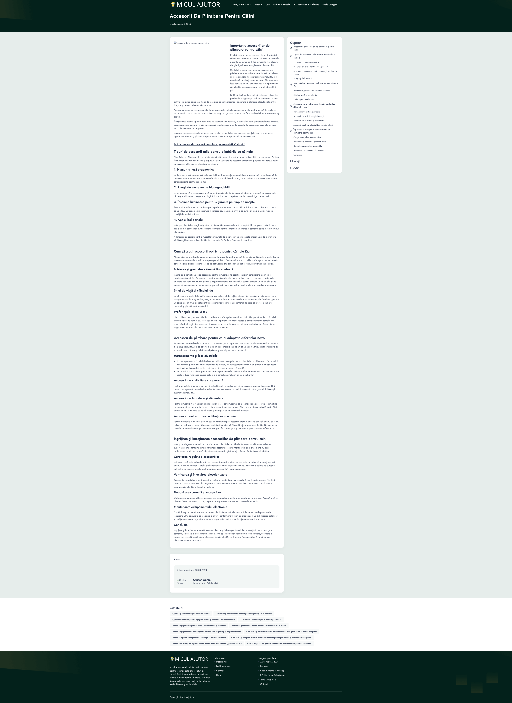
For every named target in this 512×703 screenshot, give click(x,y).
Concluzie (297, 154)
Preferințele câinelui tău (303, 99)
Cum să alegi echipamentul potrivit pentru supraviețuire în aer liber (244, 613)
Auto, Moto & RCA (242, 4)
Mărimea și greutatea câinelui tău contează (311, 90)
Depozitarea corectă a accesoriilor (307, 146)
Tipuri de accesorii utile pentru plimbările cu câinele (314, 56)
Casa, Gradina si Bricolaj (272, 670)
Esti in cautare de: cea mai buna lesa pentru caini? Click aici (209, 144)
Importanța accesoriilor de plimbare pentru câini (313, 48)
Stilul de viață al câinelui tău (305, 95)
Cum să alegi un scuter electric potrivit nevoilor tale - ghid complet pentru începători (281, 631)
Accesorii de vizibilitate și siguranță (308, 116)
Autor (296, 167)
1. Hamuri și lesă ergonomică (306, 62)
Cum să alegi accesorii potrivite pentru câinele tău (315, 84)
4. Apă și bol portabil (302, 78)
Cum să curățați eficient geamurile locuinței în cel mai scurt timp (199, 637)
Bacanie (258, 4)
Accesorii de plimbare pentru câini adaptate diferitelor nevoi (314, 105)
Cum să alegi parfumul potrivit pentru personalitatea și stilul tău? (199, 625)
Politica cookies (223, 666)
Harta (218, 675)
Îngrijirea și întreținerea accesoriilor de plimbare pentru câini (311, 131)
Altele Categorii (330, 4)
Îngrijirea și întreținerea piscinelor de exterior (191, 613)
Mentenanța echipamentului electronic (309, 150)
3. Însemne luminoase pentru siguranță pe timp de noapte (315, 72)
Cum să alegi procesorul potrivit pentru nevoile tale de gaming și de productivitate (206, 631)
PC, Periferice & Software (306, 4)
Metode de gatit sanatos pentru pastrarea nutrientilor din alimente (258, 625)
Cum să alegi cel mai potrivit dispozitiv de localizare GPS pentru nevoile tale (279, 643)
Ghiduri (264, 684)
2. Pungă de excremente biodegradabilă (311, 66)
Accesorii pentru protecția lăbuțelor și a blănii (313, 125)
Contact (219, 670)
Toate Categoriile (268, 679)
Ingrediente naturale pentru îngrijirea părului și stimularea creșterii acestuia (203, 619)
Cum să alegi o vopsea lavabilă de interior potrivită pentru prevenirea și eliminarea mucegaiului (271, 637)
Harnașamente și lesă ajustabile (306, 111)
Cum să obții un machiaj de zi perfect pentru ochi (261, 619)
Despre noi (221, 661)
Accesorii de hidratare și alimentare (308, 120)
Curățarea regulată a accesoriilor (307, 137)
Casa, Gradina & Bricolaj (278, 4)
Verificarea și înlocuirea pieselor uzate (309, 141)
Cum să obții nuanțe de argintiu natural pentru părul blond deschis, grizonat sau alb (207, 643)
